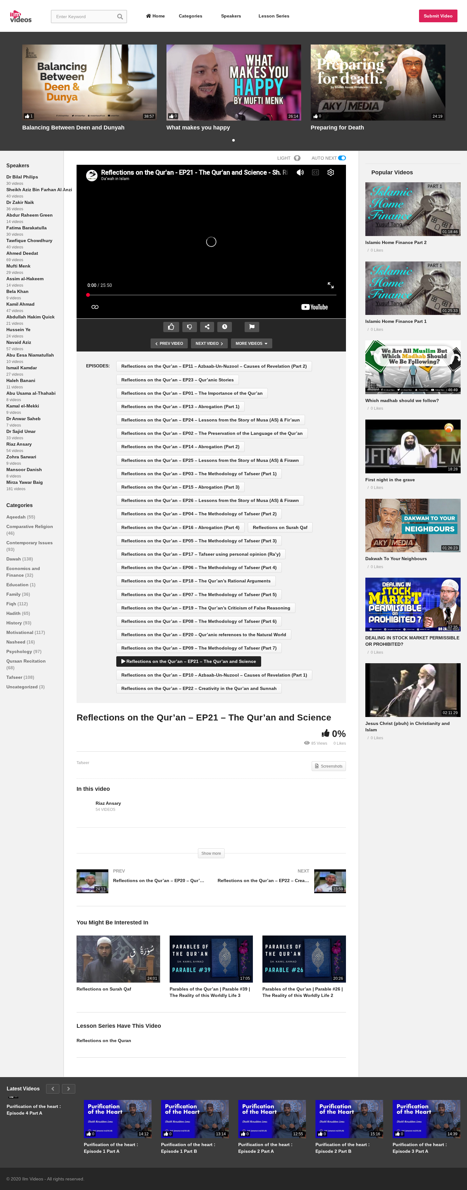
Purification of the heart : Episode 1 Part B (188, 1147)
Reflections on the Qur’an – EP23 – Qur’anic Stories (177, 379)
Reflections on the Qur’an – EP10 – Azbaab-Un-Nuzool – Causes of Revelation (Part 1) (214, 675)
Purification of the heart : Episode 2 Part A (265, 1147)
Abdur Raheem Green (29, 215)
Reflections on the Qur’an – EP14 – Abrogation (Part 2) (180, 446)
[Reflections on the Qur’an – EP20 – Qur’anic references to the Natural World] (141, 887)
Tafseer (15, 677)
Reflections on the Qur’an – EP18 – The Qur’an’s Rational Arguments (196, 580)
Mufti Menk (18, 265)
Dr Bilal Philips (22, 176)
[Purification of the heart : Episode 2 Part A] (272, 1119)
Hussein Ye (18, 329)
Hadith (14, 613)
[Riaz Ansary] (84, 807)
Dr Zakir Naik (20, 202)
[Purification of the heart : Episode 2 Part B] (349, 1119)
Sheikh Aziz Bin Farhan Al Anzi (39, 189)
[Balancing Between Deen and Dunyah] (89, 83)
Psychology (19, 651)
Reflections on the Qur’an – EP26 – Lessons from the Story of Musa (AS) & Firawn (210, 500)
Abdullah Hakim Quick (30, 316)
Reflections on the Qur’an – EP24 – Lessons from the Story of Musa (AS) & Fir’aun (210, 419)
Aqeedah (16, 516)
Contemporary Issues (29, 542)
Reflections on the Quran (104, 1040)
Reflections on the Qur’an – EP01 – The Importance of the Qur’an (192, 393)
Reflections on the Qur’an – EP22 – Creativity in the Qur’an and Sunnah (199, 688)
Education (18, 584)
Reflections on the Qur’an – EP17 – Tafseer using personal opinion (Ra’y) (201, 554)
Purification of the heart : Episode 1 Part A (111, 1147)
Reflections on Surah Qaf (280, 527)
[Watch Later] (224, 327)
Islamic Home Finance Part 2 (396, 242)
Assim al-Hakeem (25, 278)
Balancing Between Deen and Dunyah (73, 127)
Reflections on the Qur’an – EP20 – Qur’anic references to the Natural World (203, 634)
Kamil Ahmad (20, 304)
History (14, 622)
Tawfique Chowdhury (29, 240)
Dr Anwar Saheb (23, 418)
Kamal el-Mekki (22, 405)
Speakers (230, 15)
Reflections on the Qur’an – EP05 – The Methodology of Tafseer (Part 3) (199, 540)
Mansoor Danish (24, 469)
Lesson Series (274, 15)
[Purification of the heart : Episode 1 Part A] (118, 1119)
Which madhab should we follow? (402, 400)
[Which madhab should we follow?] (413, 367)
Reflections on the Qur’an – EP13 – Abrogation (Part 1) (180, 406)
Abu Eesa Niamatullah (30, 355)
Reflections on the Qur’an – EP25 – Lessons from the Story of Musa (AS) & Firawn (210, 460)
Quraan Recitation (26, 661)
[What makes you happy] (233, 83)
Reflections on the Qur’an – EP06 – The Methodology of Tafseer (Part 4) (199, 567)
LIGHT (284, 158)
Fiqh (11, 603)
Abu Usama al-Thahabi (31, 393)
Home (158, 15)
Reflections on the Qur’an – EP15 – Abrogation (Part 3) (180, 487)
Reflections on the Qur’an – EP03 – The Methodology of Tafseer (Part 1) (199, 473)
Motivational (20, 632)
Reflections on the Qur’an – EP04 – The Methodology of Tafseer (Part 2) (199, 513)
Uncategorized (22, 686)
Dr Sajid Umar (21, 431)
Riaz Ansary (19, 444)
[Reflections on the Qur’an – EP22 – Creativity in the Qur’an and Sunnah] (282, 887)
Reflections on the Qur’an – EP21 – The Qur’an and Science (190, 661)
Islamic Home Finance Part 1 (396, 321)
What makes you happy (198, 127)
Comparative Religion (29, 526)
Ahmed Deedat (22, 253)
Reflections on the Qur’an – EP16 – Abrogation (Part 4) (180, 527)
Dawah (14, 558)
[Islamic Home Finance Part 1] (413, 288)
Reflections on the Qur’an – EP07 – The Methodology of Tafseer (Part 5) (199, 594)
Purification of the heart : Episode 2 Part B (342, 1147)
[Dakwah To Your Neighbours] (413, 526)
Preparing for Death (337, 127)
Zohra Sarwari (21, 456)
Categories (190, 15)
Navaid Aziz (18, 342)
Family (14, 594)
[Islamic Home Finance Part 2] (413, 209)
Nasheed (16, 641)
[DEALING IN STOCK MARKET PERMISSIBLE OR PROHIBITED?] (413, 604)
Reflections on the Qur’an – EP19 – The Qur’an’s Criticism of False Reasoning (205, 607)
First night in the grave (390, 479)
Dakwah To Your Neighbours (396, 558)
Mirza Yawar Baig (24, 482)
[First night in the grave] (413, 446)
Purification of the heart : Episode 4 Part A (34, 1109)
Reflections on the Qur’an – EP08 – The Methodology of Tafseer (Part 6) (199, 621)
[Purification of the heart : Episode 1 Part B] (195, 1119)
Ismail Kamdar (21, 367)
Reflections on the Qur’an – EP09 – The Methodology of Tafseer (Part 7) (199, 648)
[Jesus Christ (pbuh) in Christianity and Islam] (413, 690)
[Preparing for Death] (378, 83)
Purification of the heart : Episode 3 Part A (420, 1147)
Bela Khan (17, 291)
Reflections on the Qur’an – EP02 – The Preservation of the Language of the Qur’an (212, 433)
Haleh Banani (20, 380)
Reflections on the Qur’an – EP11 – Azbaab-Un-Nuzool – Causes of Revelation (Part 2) (214, 366)
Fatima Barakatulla (26, 227)
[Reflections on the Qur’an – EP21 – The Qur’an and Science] (118, 959)
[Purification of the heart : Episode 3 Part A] (426, 1119)
